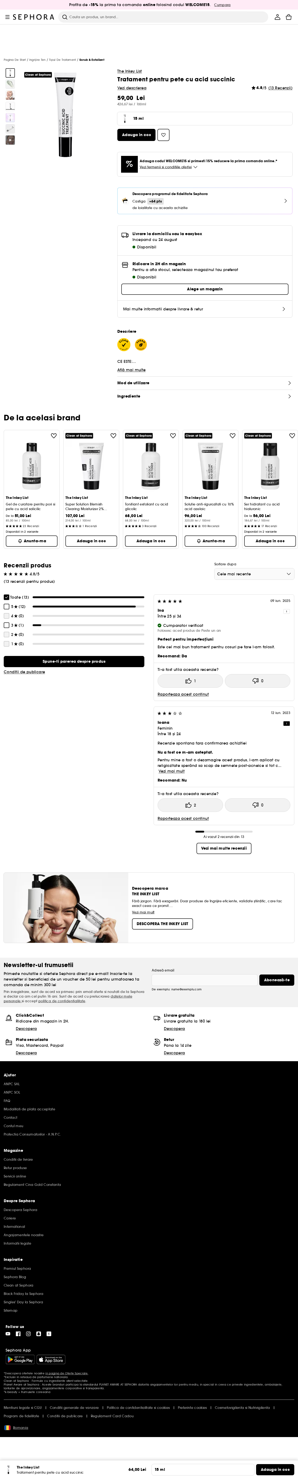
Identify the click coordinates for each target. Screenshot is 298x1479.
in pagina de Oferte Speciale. (66, 1373)
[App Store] (51, 1359)
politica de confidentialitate (61, 1001)
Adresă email (163, 970)
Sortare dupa (225, 564)
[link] (74, 661)
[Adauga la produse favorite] (54, 435)
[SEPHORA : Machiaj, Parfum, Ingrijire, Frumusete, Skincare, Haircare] (33, 17)
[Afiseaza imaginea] (10, 73)
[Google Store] (20, 1359)
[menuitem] (277, 17)
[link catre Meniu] (7, 17)
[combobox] (254, 574)
